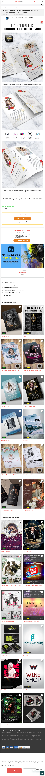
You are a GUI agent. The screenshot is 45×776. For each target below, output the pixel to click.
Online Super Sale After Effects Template (32, 585)
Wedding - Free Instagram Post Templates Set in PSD (11, 586)
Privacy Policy (11, 765)
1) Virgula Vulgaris (6, 208)
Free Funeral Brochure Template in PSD (10, 370)
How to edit (17, 292)
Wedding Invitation (5, 551)
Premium (36, 1)
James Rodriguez (12, 285)
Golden (24, 336)
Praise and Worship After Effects (31, 621)
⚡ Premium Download (22, 218)
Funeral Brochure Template (29, 474)
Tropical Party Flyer (5, 724)
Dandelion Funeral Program (7, 510)
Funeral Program (13, 280)
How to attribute (20, 290)
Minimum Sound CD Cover (7, 621)
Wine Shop (25, 689)
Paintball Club (4, 655)
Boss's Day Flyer (27, 551)
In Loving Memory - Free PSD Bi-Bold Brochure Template (10, 475)
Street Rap (25, 724)
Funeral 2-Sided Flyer (28, 510)
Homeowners (26, 655)
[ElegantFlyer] (19, 2)
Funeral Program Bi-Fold (29, 406)
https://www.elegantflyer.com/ (27, 759)
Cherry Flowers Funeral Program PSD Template (32, 371)
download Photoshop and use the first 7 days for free (26, 19)
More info (15, 287)
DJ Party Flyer (4, 689)
